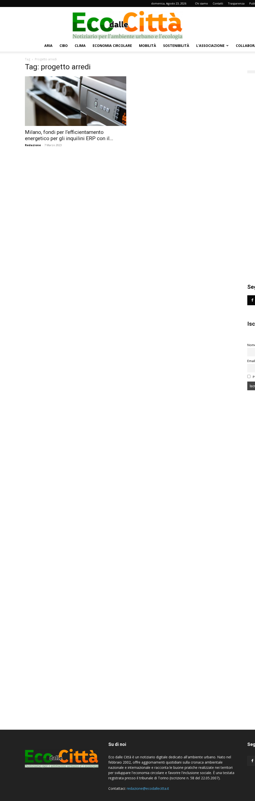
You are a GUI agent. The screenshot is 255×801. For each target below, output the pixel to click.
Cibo (64, 45)
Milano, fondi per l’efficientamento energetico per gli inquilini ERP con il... (69, 135)
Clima (80, 45)
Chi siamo (201, 3)
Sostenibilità (176, 45)
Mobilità (147, 45)
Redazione (33, 145)
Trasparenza (236, 3)
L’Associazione (210, 45)
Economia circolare (112, 45)
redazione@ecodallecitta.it (148, 788)
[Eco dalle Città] (127, 23)
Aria (48, 45)
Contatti (218, 3)
